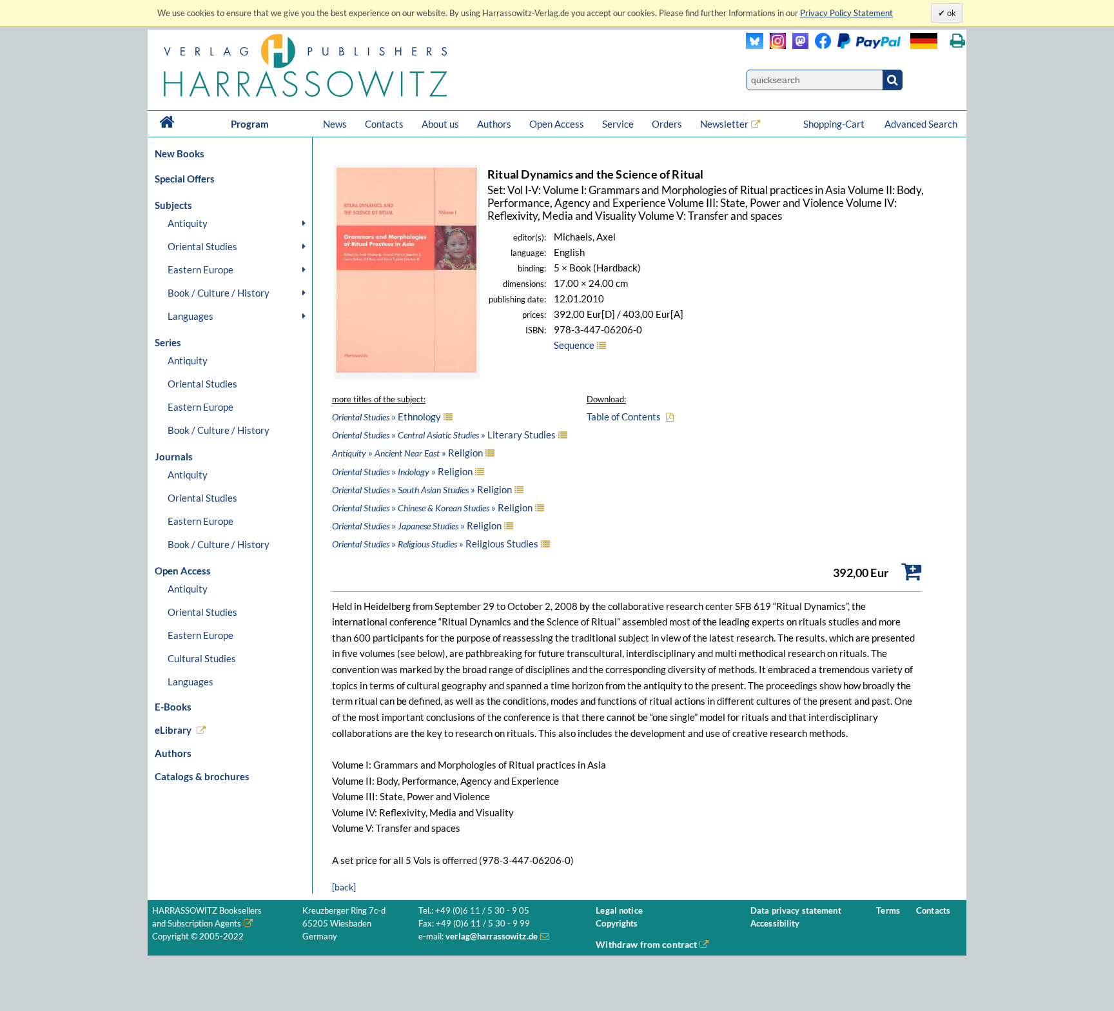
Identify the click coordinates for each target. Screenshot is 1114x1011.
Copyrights (617, 923)
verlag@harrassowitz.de (491, 936)
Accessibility (775, 923)
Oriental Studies (202, 246)
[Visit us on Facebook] (854, 45)
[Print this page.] (957, 41)
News (335, 124)
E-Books (173, 706)
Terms (888, 911)
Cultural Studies (202, 658)
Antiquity (188, 223)
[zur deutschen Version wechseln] (923, 41)
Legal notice (619, 911)
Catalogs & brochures (202, 776)
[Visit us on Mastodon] (797, 45)
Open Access (556, 124)
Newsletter (724, 124)
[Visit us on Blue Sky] (754, 45)
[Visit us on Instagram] (774, 45)
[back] (344, 886)
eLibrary (173, 730)
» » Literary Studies (444, 434)
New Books (179, 153)
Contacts (384, 124)
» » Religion (407, 452)
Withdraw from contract (646, 944)
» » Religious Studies (435, 543)
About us (440, 124)
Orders (667, 124)
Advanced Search (920, 124)
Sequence (574, 345)
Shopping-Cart (834, 124)
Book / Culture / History (218, 293)
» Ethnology (386, 416)
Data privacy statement (795, 911)
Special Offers (185, 178)
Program (250, 124)
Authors (494, 124)
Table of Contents (624, 416)
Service (618, 124)
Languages (190, 316)
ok (950, 13)
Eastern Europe (200, 269)
